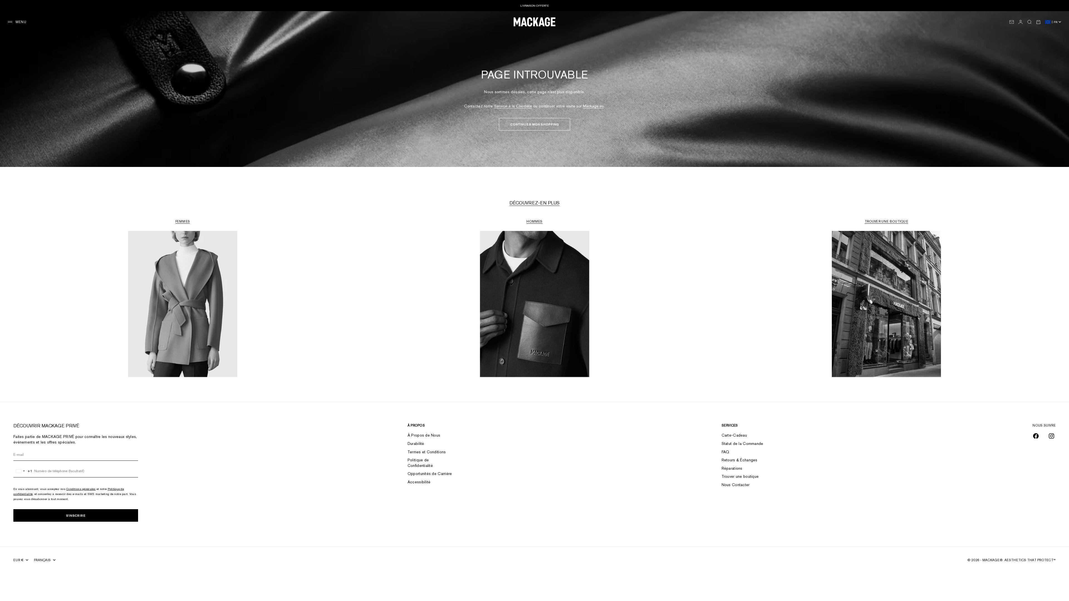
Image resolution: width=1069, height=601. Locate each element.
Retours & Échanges (739, 459)
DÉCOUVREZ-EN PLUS (534, 203)
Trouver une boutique (740, 476)
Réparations (732, 468)
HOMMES (534, 221)
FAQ (725, 451)
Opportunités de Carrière (430, 473)
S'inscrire (75, 515)
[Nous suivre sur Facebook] (1036, 436)
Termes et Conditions (427, 451)
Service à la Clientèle (513, 106)
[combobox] (23, 471)
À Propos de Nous (424, 435)
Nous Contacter (736, 484)
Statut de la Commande (742, 443)
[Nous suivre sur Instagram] (1051, 436)
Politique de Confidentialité (420, 462)
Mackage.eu (593, 106)
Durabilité (416, 443)
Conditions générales (81, 489)
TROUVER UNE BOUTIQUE (886, 221)
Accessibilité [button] (419, 481)
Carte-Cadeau (734, 435)
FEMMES (182, 221)
